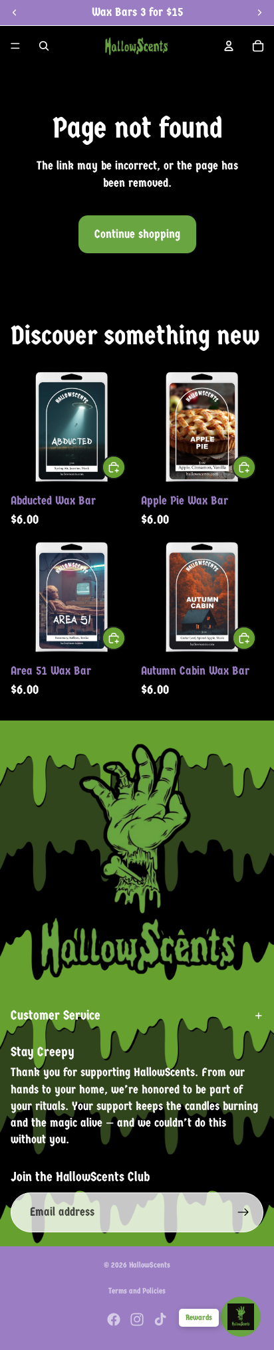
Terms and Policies (137, 1290)
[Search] (44, 45)
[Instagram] (137, 1319)
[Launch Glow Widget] (241, 1317)
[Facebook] (114, 1319)
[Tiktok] (160, 1319)
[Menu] (15, 46)
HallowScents (149, 1265)
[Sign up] (243, 1212)
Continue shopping (137, 234)
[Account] (228, 45)
